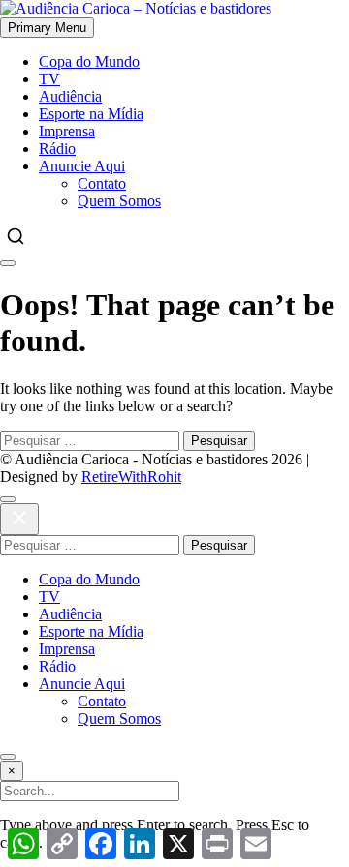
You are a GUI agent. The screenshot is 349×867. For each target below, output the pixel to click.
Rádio (57, 148)
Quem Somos (119, 201)
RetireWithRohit (131, 476)
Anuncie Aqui (82, 166)
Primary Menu (47, 27)
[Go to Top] (8, 757)
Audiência (70, 96)
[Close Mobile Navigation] (8, 263)
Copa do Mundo (89, 61)
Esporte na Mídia (91, 113)
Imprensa (67, 131)
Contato (102, 183)
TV (49, 79)
